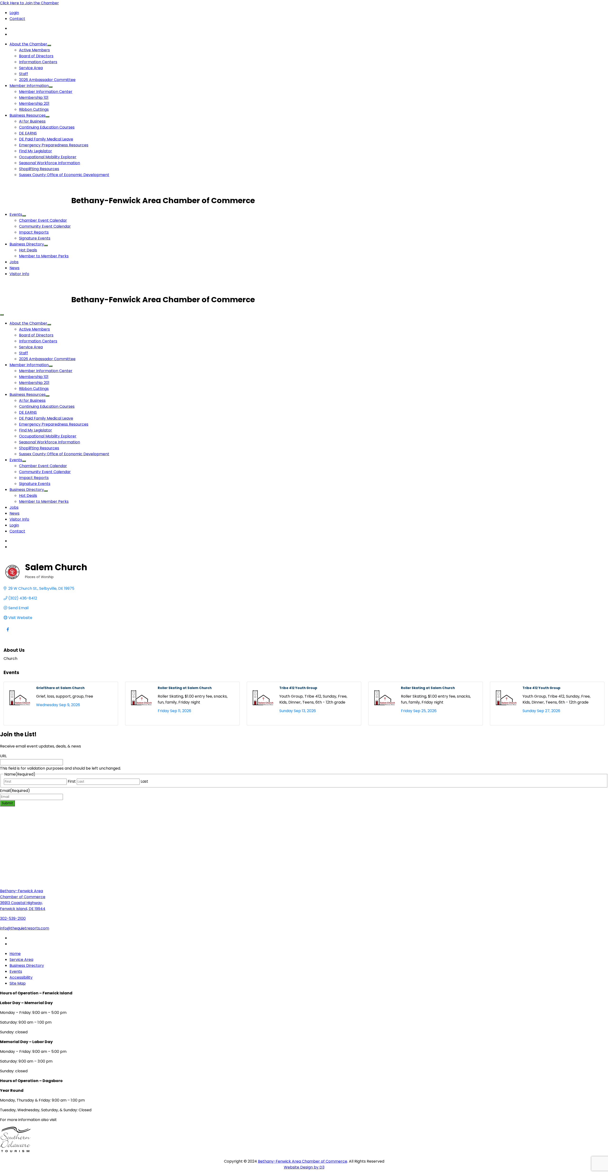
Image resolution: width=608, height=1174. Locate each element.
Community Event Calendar (45, 226)
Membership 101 (33, 97)
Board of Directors (36, 56)
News (14, 268)
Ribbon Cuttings (34, 109)
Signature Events (34, 238)
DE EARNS (28, 133)
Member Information (29, 85)
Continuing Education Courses (47, 127)
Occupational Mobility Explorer (47, 157)
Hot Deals (28, 250)
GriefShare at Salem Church (60, 688)
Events (16, 214)
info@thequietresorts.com (24, 928)
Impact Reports (34, 232)
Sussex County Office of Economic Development (64, 174)
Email (15, 790)
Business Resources (28, 115)
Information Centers (38, 62)
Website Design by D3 (304, 1167)
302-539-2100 (13, 918)
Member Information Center (45, 91)
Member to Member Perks (44, 256)
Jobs (14, 262)
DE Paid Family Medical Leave (46, 139)
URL (3, 756)
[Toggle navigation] (2, 315)
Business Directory (27, 244)
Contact (17, 18)
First (72, 781)
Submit (7, 803)
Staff (23, 74)
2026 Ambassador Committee (47, 79)
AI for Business (32, 121)
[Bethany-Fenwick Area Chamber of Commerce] (35, 200)
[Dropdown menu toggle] (49, 45)
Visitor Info (19, 274)
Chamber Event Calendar (43, 220)
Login (14, 12)
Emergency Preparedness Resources (53, 145)
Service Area (31, 68)
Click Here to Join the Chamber (29, 3)
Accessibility (21, 977)
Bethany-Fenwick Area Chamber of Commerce (302, 1161)
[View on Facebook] (8, 632)
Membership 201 (34, 103)
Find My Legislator (35, 151)
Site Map (18, 983)
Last (144, 781)
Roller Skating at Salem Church (185, 688)
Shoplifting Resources (39, 169)
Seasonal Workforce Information (49, 163)
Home (15, 953)
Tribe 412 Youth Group (298, 688)
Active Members (34, 50)
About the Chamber (28, 44)
